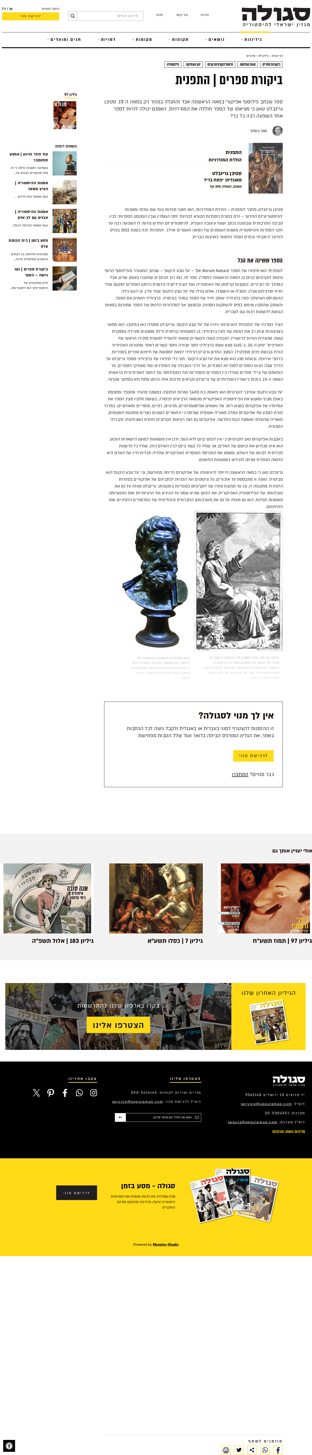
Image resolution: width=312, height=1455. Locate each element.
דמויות (108, 39)
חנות (159, 15)
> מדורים (252, 56)
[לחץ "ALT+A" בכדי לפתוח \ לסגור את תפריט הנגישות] (9, 1446)
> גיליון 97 (264, 56)
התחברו (240, 774)
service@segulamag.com (266, 1104)
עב (11, 9)
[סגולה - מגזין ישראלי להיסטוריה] (276, 15)
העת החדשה (248, 64)
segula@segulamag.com (253, 1122)
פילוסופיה (173, 64)
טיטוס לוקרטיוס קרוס (220, 64)
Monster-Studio (166, 1244)
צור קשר (182, 15)
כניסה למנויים (50, 9)
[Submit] (72, 16)
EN (4, 9)
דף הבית (277, 56)
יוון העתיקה (193, 64)
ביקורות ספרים (271, 64)
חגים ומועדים (65, 39)
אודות (205, 15)
